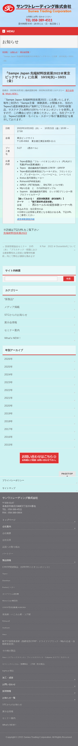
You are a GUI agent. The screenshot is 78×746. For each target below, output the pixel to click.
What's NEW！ (12, 94)
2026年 (8, 358)
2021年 (8, 397)
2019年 (8, 413)
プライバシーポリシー (13, 480)
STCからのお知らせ (15, 314)
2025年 (8, 366)
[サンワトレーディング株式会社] (39, 9)
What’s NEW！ (9, 725)
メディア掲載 (12, 307)
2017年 (8, 429)
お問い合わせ (8, 684)
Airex (4, 634)
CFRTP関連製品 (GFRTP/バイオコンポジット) (25, 567)
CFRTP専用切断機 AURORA (14, 607)
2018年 (8, 421)
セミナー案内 (12, 330)
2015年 (8, 444)
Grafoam (6, 628)
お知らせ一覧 (8, 697)
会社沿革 (6, 540)
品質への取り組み (11, 547)
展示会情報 (10, 322)
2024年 (8, 374)
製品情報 (6, 560)
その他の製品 (8, 650)
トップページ (8, 519)
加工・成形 (7, 677)
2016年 (8, 436)
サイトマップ (8, 488)
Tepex (4, 574)
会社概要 (6, 533)
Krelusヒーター (8, 587)
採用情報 (6, 691)
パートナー (7, 553)
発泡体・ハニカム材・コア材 (16, 614)
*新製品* (9, 299)
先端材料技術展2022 (15, 232)
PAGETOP (67, 473)
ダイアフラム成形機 (10, 594)
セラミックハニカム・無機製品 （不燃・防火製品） (24, 664)
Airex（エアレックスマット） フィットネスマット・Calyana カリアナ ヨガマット (35, 657)
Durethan (6, 580)
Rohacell (6, 621)
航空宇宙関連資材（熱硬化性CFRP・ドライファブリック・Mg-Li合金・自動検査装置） (38, 642)
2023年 (8, 382)
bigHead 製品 (8, 671)
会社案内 (6, 526)
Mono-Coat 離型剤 (10, 601)
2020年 (8, 405)
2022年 (8, 390)
